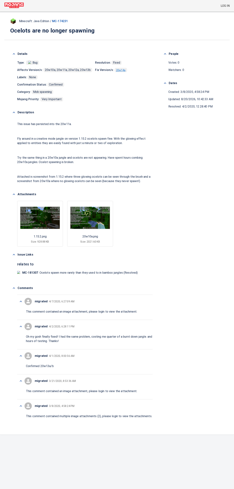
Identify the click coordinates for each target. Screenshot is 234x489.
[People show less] (165, 54)
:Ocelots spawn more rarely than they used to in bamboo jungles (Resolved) (80, 272)
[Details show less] (14, 54)
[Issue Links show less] (14, 254)
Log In (225, 5)
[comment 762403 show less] (20, 381)
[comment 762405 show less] (20, 356)
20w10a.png (90, 236)
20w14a (121, 70)
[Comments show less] (14, 288)
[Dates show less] (165, 83)
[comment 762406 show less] (20, 326)
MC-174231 (60, 21)
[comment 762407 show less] (20, 301)
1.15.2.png (40, 236)
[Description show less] (14, 112)
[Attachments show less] (14, 194)
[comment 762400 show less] (20, 406)
